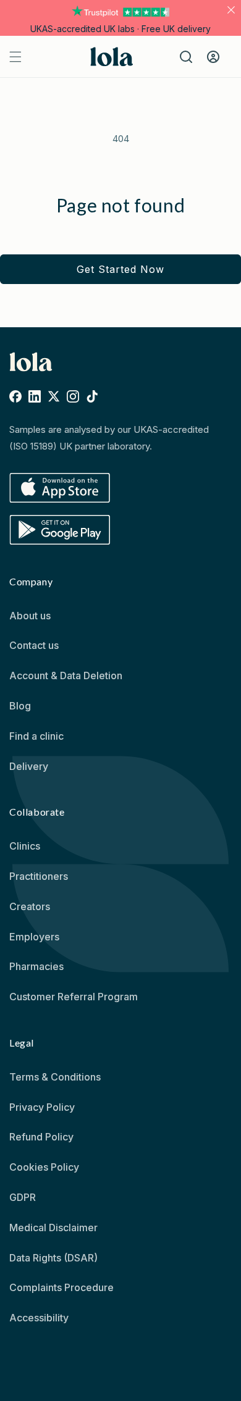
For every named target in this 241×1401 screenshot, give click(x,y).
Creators (29, 906)
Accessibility (39, 1317)
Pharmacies (36, 966)
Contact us (34, 645)
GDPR (22, 1197)
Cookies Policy (44, 1167)
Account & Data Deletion (65, 675)
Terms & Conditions (55, 1077)
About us (30, 615)
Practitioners (38, 876)
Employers (34, 937)
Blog (20, 706)
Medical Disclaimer (53, 1227)
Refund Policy (41, 1137)
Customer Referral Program (73, 996)
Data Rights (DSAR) (53, 1258)
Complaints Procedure (61, 1287)
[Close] (231, 9)
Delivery (28, 766)
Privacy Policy (42, 1107)
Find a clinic (36, 736)
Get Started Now (120, 269)
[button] (120, 28)
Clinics (24, 846)
